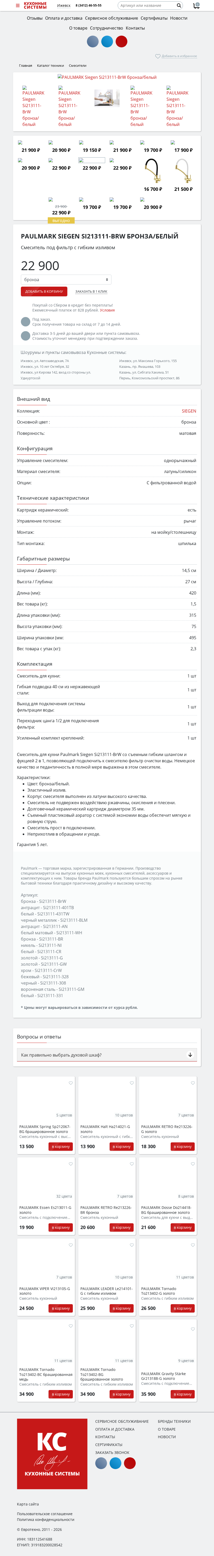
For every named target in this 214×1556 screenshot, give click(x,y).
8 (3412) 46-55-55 (89, 5)
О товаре (167, 1429)
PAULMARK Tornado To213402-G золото (158, 1291)
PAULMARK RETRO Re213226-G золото (167, 1129)
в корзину (61, 1146)
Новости (167, 1436)
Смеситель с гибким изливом (167, 1298)
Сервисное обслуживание (122, 1421)
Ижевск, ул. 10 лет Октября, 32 (45, 366)
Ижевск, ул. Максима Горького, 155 (148, 360)
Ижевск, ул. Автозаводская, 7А (45, 360)
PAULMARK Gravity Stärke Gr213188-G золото (163, 1376)
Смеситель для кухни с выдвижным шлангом (168, 1217)
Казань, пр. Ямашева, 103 (139, 366)
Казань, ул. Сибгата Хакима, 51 (144, 372)
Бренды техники (174, 1421)
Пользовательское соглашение (45, 1513)
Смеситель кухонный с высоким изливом (46, 1136)
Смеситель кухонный (160, 1136)
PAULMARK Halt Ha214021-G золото (105, 1129)
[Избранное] (71, 1083)
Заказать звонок (112, 1452)
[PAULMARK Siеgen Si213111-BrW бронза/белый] (107, 77)
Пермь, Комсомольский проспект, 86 (149, 378)
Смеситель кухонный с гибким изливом (107, 1136)
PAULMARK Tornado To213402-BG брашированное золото (101, 1374)
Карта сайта (28, 1504)
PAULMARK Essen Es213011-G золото (45, 1210)
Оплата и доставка (114, 1429)
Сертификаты (108, 1444)
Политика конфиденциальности (45, 1519)
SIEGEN (189, 411)
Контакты (105, 1436)
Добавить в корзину (44, 291)
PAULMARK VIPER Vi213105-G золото (44, 1291)
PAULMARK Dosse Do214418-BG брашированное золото (166, 1210)
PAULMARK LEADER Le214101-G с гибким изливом (106, 1291)
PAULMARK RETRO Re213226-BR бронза (106, 1210)
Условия (107, 310)
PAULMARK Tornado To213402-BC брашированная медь (46, 1374)
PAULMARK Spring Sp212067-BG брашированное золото (44, 1129)
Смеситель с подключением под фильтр (46, 1217)
